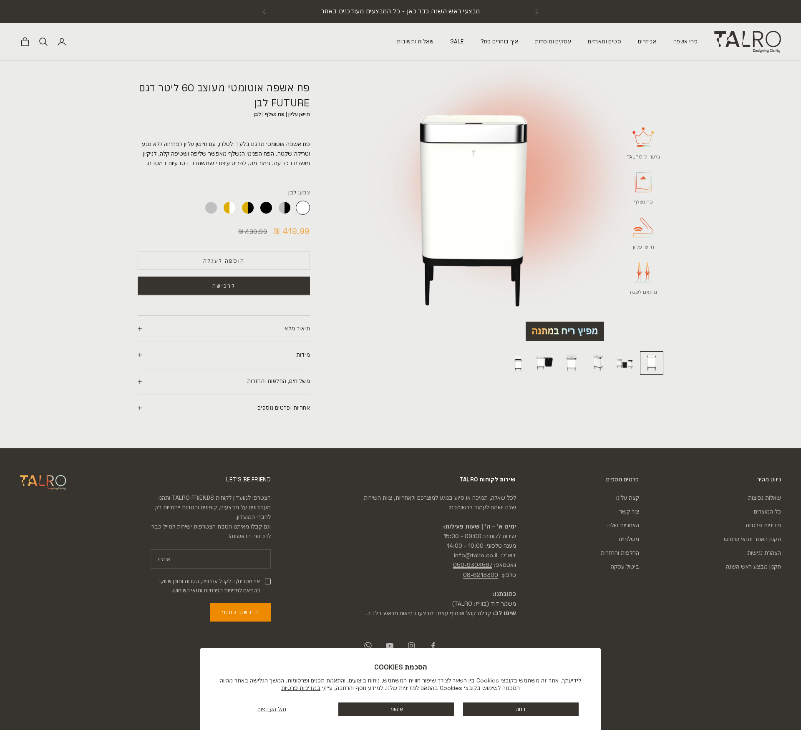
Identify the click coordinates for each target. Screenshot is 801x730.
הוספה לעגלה (224, 260)
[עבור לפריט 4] (571, 363)
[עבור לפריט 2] (625, 363)
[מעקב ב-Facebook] (433, 646)
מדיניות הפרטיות (221, 590)
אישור (396, 709)
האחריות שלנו (623, 525)
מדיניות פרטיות (763, 525)
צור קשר (629, 511)
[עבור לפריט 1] (651, 363)
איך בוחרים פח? (500, 41)
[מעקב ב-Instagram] (411, 646)
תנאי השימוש (187, 590)
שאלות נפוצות (764, 497)
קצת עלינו (627, 497)
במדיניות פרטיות (300, 688)
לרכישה (223, 285)
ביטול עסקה (625, 566)
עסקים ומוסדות (553, 41)
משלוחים (629, 539)
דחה (521, 709)
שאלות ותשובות (415, 41)
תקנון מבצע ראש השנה (753, 566)
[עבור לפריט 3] (598, 363)
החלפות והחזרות (620, 552)
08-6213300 (480, 575)
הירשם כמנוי (240, 612)
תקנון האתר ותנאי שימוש (752, 539)
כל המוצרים (767, 511)
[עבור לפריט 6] (518, 363)
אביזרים (647, 41)
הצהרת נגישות (764, 552)
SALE (457, 41)
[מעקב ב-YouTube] (389, 646)
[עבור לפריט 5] (545, 363)
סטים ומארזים (604, 41)
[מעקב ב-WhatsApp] (368, 646)
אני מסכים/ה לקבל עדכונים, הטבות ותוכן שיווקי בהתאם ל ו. (209, 586)
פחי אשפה (685, 41)
